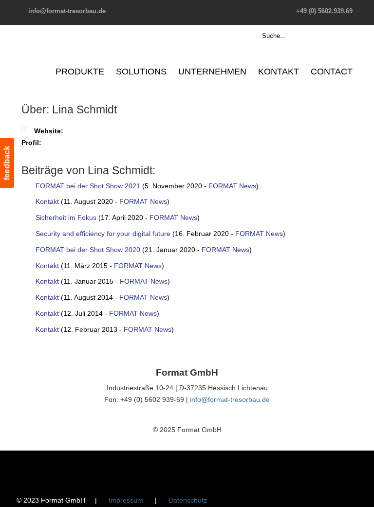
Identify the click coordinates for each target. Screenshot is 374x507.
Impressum (126, 500)
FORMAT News (232, 186)
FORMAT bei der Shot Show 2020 (88, 250)
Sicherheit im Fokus (66, 217)
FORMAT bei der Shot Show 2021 (88, 186)
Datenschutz (187, 500)
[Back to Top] (362, 495)
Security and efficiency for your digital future (103, 233)
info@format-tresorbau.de (67, 11)
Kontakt (47, 201)
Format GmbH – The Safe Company (59, 51)
